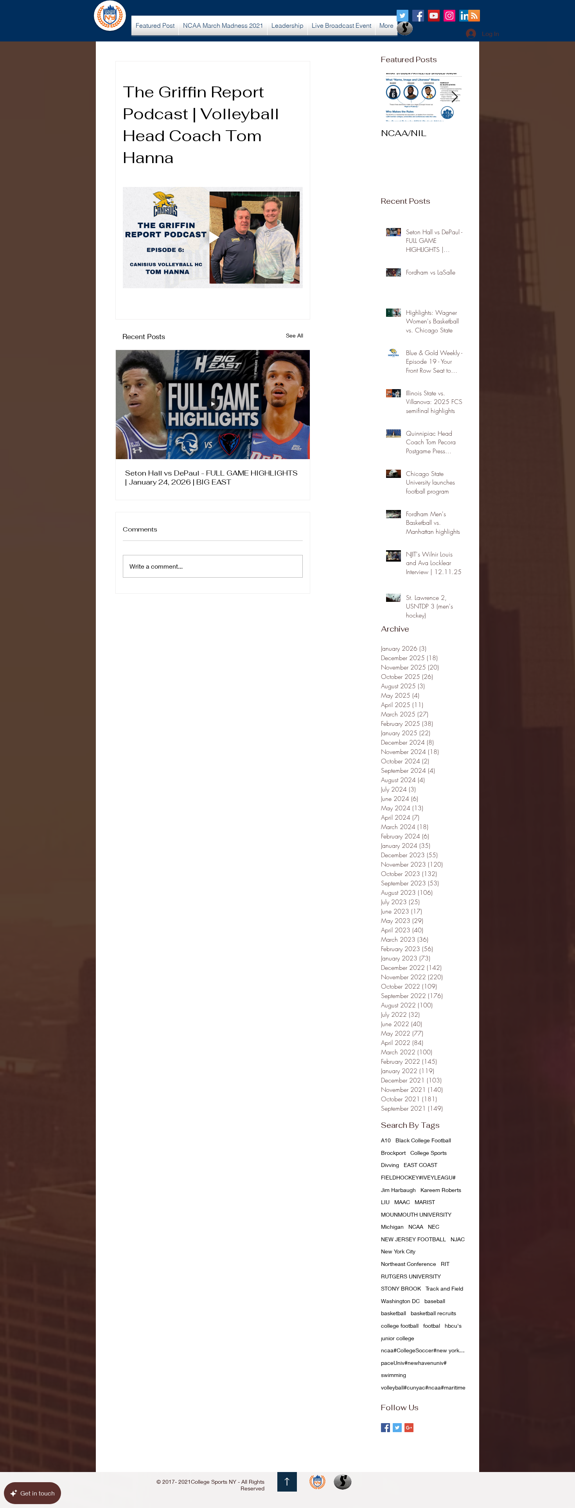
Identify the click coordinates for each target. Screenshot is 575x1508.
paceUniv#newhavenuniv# (414, 1362)
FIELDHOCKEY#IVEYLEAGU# (418, 1177)
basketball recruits (433, 1313)
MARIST (425, 1202)
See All (294, 335)
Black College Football (423, 1140)
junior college (397, 1338)
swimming (393, 1375)
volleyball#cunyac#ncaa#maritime (423, 1387)
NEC (433, 1226)
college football (400, 1325)
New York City (398, 1251)
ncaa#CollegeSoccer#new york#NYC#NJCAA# (424, 1350)
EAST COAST (420, 1165)
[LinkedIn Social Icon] (465, 16)
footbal (431, 1325)
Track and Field (444, 1288)
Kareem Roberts (440, 1190)
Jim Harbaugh (398, 1190)
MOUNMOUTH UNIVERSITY (416, 1214)
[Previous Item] (393, 97)
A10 (386, 1140)
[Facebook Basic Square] (385, 1427)
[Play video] (213, 237)
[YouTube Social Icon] (434, 16)
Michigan (392, 1226)
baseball (434, 1301)
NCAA (415, 1226)
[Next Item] (454, 97)
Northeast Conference (408, 1263)
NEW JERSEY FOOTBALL (413, 1239)
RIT (445, 1263)
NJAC (458, 1239)
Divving (390, 1165)
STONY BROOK (401, 1288)
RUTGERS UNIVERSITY (411, 1276)
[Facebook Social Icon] (418, 16)
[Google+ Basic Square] (408, 1427)
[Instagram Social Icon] (449, 16)
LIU (385, 1202)
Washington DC (400, 1301)
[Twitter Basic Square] (397, 1427)
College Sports (428, 1152)
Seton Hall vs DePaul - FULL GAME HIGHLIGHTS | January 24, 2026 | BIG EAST (211, 478)
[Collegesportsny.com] (402, 16)
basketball (393, 1313)
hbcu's (453, 1325)
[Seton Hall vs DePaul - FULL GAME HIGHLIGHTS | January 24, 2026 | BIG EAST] (213, 404)
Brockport (393, 1152)
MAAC (402, 1202)
